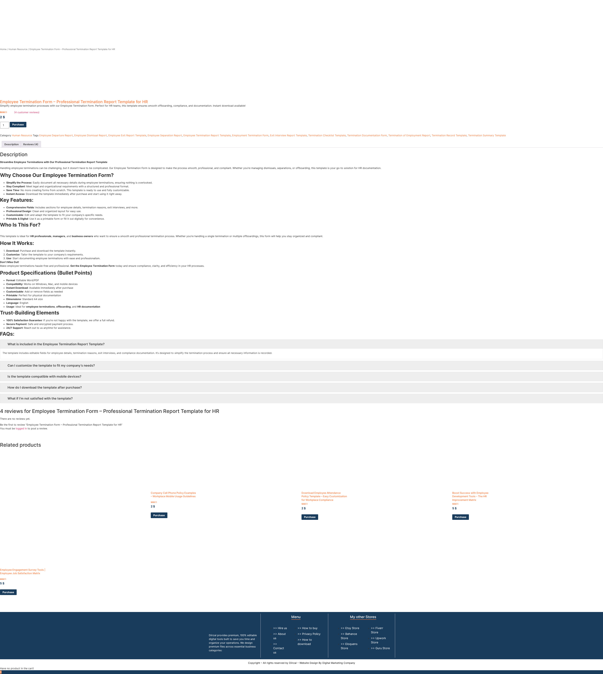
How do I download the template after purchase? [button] (45, 387)
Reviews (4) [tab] (30, 144)
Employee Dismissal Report (90, 135)
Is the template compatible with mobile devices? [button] (44, 376)
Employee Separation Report (165, 135)
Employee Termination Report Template (207, 135)
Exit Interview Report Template (288, 135)
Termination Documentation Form (367, 135)
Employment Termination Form (250, 135)
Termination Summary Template (487, 135)
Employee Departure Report (56, 135)
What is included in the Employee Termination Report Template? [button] (56, 344)
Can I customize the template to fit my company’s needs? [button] (51, 365)
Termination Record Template (449, 135)
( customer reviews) (26, 112)
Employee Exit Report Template (127, 135)
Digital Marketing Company (338, 662)
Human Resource (18, 49)
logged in (21, 428)
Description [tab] (11, 144)
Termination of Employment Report (409, 135)
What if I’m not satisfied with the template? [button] (40, 398)
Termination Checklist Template (327, 135)
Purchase (18, 124)
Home (3, 49)
